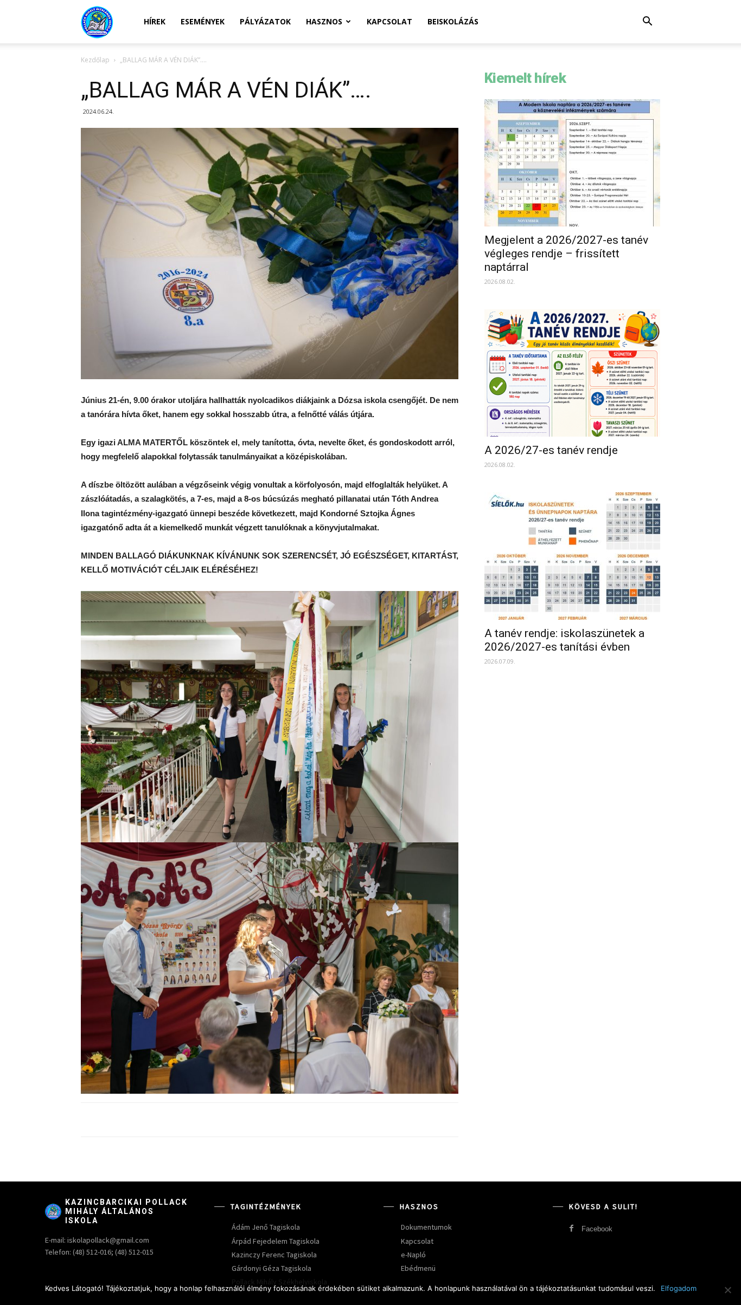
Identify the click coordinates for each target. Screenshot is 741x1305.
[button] (647, 22)
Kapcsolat (389, 21)
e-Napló (413, 1254)
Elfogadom (679, 1288)
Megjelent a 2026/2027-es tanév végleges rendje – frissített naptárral (566, 253)
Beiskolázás (452, 21)
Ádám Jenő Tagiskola (266, 1227)
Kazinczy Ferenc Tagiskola (274, 1254)
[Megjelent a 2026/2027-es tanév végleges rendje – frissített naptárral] (572, 162)
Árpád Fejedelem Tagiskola (276, 1241)
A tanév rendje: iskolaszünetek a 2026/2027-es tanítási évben (564, 640)
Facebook (597, 1229)
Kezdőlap (95, 59)
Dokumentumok (426, 1227)
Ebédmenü (418, 1268)
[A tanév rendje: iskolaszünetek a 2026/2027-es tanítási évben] (572, 556)
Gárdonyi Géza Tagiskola (271, 1268)
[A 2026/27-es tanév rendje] (572, 373)
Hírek (154, 21)
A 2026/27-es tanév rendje (551, 450)
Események (203, 21)
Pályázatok (265, 21)
